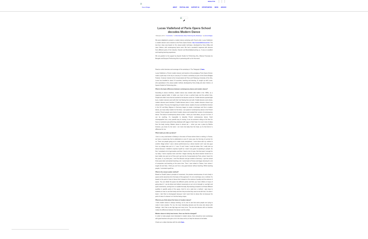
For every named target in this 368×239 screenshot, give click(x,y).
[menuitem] (175, 7)
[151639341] (184, 21)
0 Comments (169, 35)
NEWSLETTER (211, 1)
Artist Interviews (179, 35)
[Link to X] (223, 1)
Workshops (199, 35)
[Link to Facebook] (217, 1)
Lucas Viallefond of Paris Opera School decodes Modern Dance (184, 30)
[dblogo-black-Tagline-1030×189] (145, 7)
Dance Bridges (208, 35)
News (185, 35)
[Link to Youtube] (226, 1)
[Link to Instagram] (220, 1)
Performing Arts (191, 35)
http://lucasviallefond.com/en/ (201, 42)
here (182, 222)
